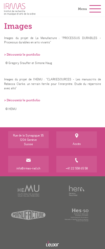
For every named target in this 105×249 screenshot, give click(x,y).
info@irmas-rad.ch (28, 168)
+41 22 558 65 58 (77, 168)
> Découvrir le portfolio (22, 54)
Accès (77, 144)
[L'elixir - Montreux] (52, 244)
